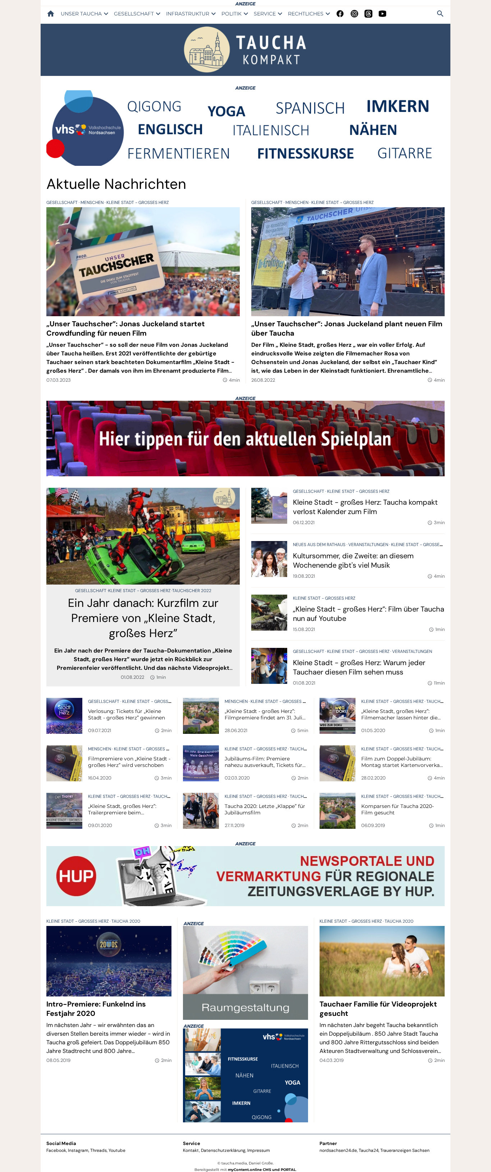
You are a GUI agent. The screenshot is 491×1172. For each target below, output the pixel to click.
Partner (328, 1143)
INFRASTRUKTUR (187, 13)
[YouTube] (382, 13)
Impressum (258, 1150)
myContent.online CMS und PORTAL (262, 1169)
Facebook (56, 1150)
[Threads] (368, 14)
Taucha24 (368, 1150)
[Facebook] (340, 13)
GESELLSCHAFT (134, 13)
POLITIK (231, 13)
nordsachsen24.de (338, 1150)
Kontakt (191, 1150)
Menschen (93, 202)
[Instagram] (354, 13)
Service (191, 1143)
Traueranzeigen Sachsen (405, 1150)
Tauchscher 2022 (191, 591)
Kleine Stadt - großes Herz (137, 202)
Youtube (117, 1150)
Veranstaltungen (368, 545)
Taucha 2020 (440, 701)
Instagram (78, 1150)
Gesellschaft (62, 202)
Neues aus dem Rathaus (320, 545)
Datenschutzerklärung (223, 1150)
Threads (98, 1150)
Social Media (61, 1143)
